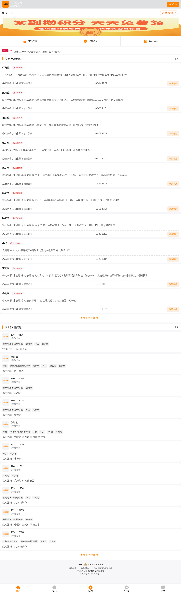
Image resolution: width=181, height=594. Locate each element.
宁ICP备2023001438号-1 (90, 574)
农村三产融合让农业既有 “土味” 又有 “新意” (37, 50)
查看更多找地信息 (90, 555)
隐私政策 (72, 568)
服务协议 (85, 568)
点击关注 (173, 4)
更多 (176, 59)
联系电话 (173, 83)
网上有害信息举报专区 (103, 568)
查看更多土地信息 (90, 318)
